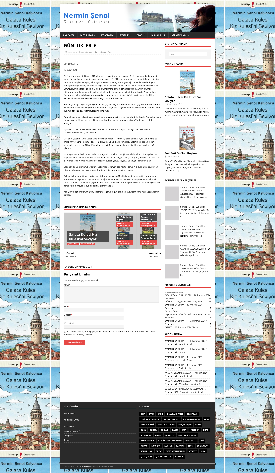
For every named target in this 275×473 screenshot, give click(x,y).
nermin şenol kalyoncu (170, 440)
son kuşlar (202, 446)
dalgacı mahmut (171, 419)
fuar (206, 419)
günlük (164, 430)
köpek (158, 435)
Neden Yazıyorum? (72, 431)
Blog (139, 35)
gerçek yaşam (184, 424)
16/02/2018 (72, 52)
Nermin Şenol (179, 35)
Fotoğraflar (68, 435)
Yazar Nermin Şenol (175, 451)
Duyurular (86, 35)
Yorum (67, 284)
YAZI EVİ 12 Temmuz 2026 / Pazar (182, 327)
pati (202, 440)
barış (151, 414)
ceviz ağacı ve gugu (150, 419)
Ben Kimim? (69, 426)
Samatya (180, 446)
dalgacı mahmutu (191, 419)
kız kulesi (169, 435)
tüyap (159, 451)
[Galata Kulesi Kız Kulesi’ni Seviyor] (188, 92)
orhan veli (190, 440)
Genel (192, 187)
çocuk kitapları (163, 456)
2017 (143, 414)
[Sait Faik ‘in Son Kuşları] (188, 148)
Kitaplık (123, 35)
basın (160, 414)
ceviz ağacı (192, 414)
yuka (203, 451)
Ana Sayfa (68, 35)
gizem (198, 424)
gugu (143, 430)
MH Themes (85, 466)
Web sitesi (69, 323)
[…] (166, 118)
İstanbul (179, 456)
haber (175, 430)
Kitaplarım (107, 35)
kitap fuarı (146, 435)
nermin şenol (147, 440)
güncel (153, 430)
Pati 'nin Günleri (172, 311)
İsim (66, 306)
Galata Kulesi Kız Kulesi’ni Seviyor (83, 236)
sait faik (168, 446)
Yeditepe (193, 451)
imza (184, 430)
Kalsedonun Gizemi (122, 236)
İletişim (67, 440)
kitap (205, 430)
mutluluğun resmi (187, 435)
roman (144, 446)
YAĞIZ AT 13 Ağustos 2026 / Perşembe (183, 301)
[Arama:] (188, 54)
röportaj (156, 446)
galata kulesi (147, 424)
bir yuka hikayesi (175, 414)
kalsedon (194, 430)
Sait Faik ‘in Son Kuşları (124, 218)
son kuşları (146, 451)
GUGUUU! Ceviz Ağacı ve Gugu (148, 236)
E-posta (67, 314)
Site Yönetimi (69, 413)
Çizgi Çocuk (146, 456)
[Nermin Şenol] (137, 30)
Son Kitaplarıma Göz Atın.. (80, 207)
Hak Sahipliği (158, 35)
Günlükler (102, 52)
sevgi (190, 446)
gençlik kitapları (166, 424)
